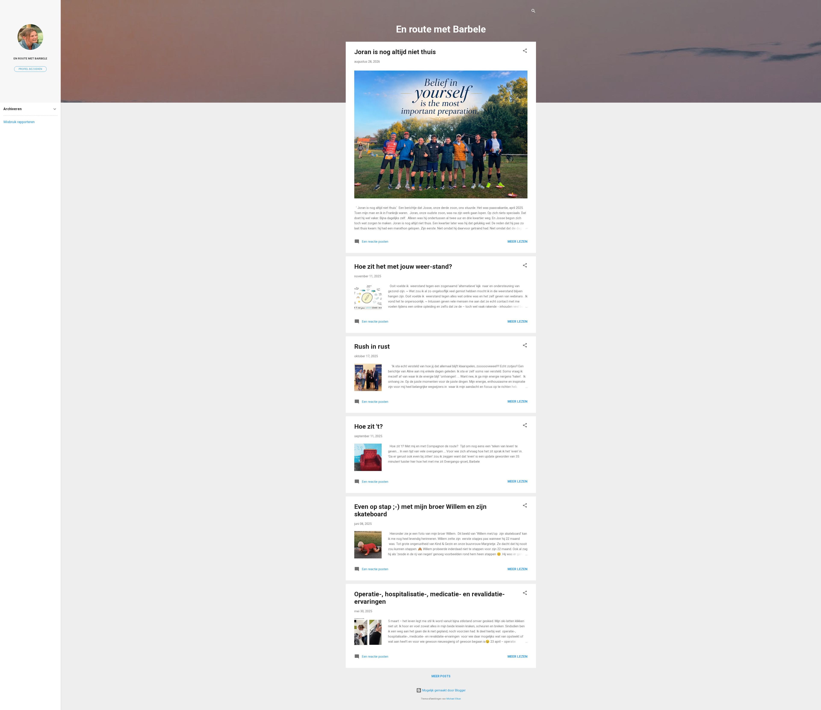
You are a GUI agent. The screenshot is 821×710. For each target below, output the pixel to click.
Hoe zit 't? (368, 426)
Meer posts (440, 676)
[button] (524, 51)
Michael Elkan (453, 698)
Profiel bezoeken (30, 69)
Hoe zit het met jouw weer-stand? (403, 266)
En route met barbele (30, 58)
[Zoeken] (533, 11)
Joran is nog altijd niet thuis (395, 52)
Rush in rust (372, 346)
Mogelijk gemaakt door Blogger (443, 690)
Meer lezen (517, 242)
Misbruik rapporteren (19, 122)
